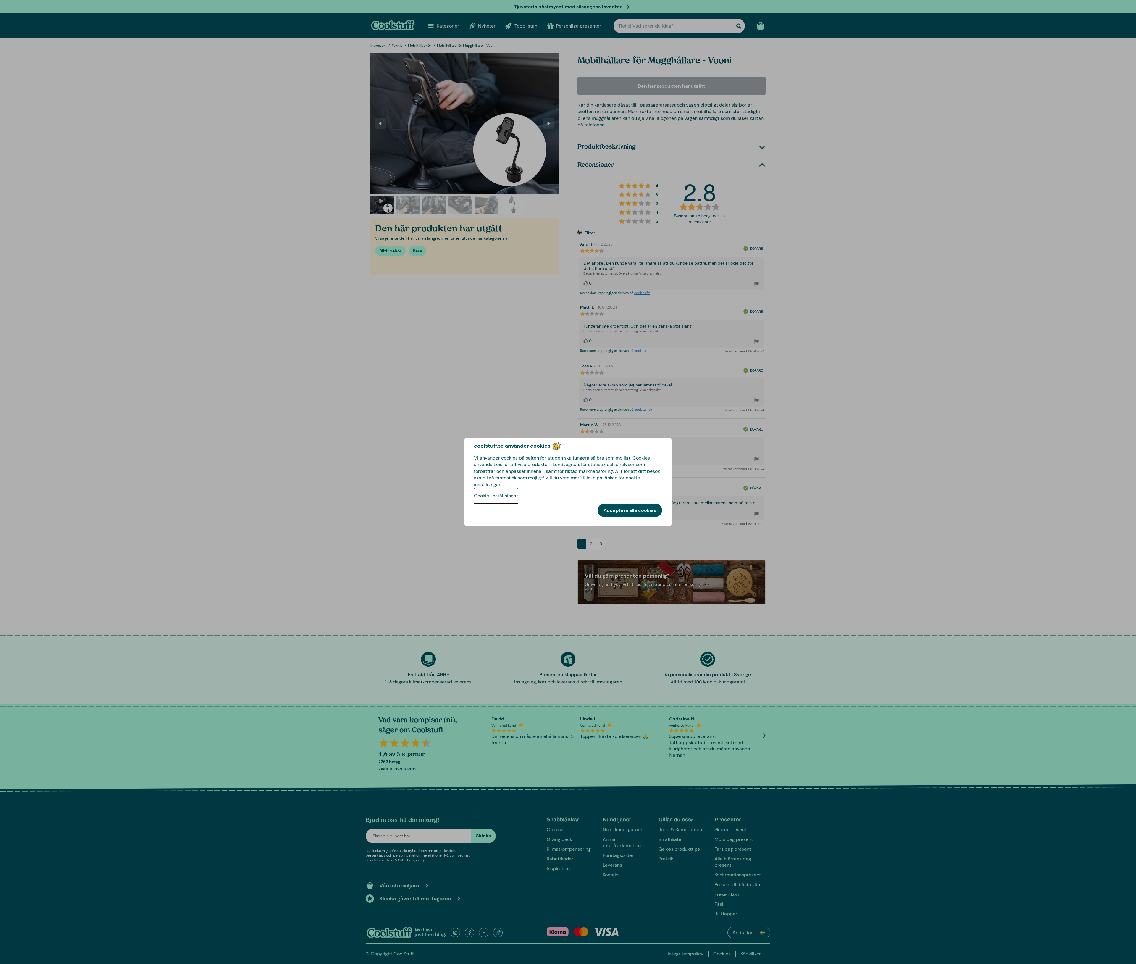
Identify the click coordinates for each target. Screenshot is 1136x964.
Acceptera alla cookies (630, 510)
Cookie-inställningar (496, 496)
